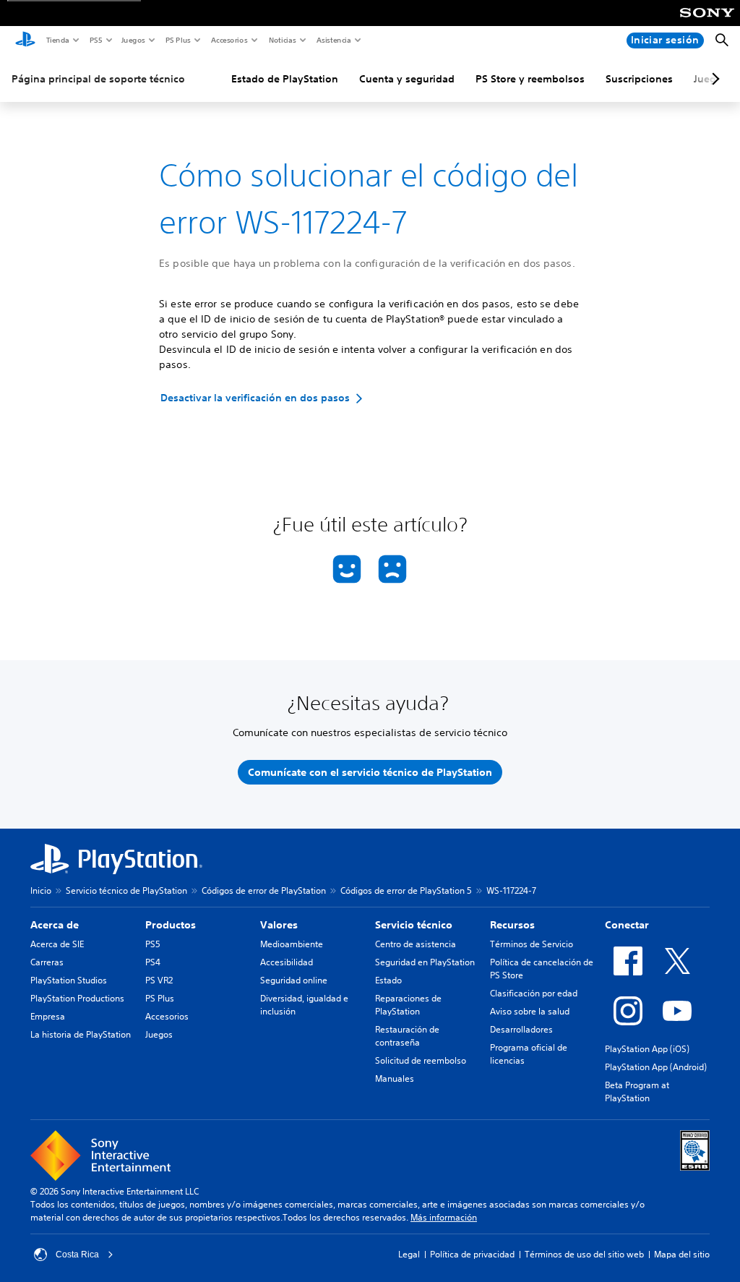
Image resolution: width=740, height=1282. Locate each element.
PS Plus (177, 40)
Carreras (47, 962)
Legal (409, 1254)
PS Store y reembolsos (530, 78)
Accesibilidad (286, 962)
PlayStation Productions (77, 998)
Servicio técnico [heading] (413, 924)
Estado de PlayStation (284, 78)
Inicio (40, 890)
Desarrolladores (521, 1029)
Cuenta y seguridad (407, 78)
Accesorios (228, 40)
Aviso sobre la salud (529, 1011)
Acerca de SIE (57, 944)
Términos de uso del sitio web (584, 1254)
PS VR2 (159, 980)
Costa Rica (77, 1254)
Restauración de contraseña (407, 1035)
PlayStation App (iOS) (647, 1049)
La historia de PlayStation (80, 1034)
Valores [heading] (279, 924)
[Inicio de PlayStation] (25, 40)
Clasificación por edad (533, 993)
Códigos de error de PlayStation (264, 890)
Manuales (394, 1078)
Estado (388, 980)
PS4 (152, 962)
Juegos (133, 40)
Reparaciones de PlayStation (408, 1004)
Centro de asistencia (415, 944)
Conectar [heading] (627, 924)
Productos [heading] (170, 924)
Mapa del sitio (682, 1254)
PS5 (95, 40)
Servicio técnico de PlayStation (126, 890)
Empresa (47, 1016)
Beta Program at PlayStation (637, 1091)
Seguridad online (293, 980)
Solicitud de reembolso (420, 1060)
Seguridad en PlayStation (425, 962)
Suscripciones (639, 78)
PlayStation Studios (68, 980)
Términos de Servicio (531, 944)
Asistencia (333, 40)
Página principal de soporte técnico (98, 78)
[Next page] (713, 79)
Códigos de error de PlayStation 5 (406, 890)
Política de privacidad (472, 1254)
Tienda (57, 40)
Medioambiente (291, 944)
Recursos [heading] (512, 924)
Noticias (282, 40)
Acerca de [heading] (54, 924)
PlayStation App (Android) (656, 1067)
